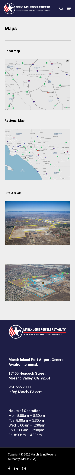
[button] (69, 8)
